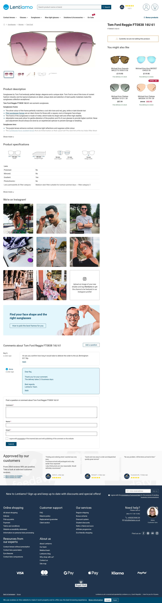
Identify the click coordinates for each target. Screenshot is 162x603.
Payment (6, 522)
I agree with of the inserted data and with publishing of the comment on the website (41, 439)
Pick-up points (8, 519)
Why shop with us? (47, 557)
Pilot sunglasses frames (15, 113)
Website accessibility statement (15, 529)
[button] (9, 74)
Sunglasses (12, 24)
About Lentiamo (46, 543)
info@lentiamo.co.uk (132, 520)
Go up (19, 594)
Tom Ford (29, 24)
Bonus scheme (81, 516)
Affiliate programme (83, 529)
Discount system (82, 519)
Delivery (6, 516)
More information (96, 600)
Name (8, 421)
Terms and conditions (11, 526)
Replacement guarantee (49, 519)
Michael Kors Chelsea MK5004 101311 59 (119, 97)
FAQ (41, 512)
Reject (115, 600)
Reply (24, 362)
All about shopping (10, 512)
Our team (43, 547)
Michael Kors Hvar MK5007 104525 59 (146, 69)
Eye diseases (8, 553)
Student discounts (83, 522)
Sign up (154, 491)
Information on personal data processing (18, 532)
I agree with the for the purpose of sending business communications (135, 496)
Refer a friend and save (84, 526)
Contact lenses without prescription (16, 546)
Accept (107, 600)
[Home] (4, 24)
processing (21, 439)
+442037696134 (134, 517)
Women (21, 24)
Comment (10, 405)
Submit (11, 444)
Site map (43, 563)
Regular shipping (82, 512)
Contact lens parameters (12, 550)
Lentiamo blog (45, 553)
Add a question (91, 345)
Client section (45, 522)
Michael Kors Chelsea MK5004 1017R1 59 (146, 97)
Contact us (44, 560)
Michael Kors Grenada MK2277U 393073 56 (119, 69)
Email (8, 430)
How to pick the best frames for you (27, 325)
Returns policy (45, 516)
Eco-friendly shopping (84, 532)
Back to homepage (9, 594)
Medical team (45, 550)
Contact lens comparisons (13, 557)
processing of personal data (130, 495)
